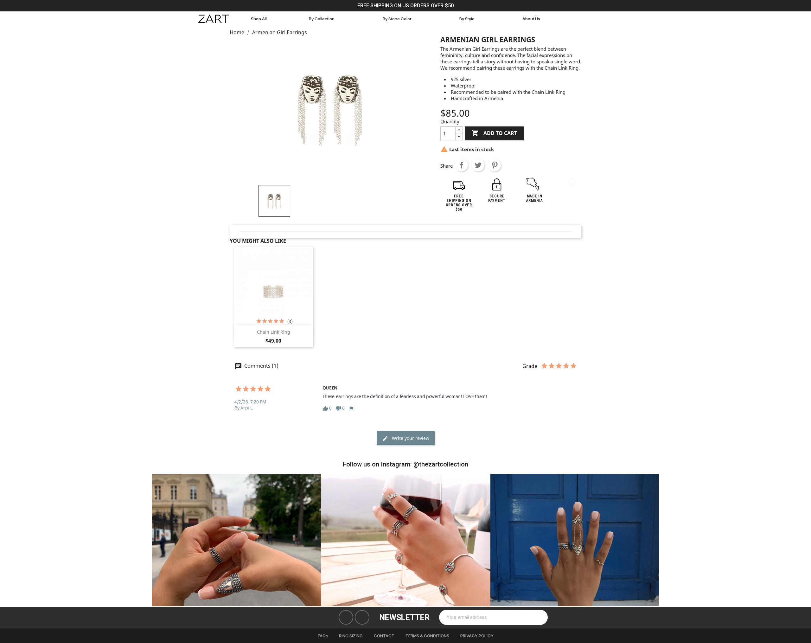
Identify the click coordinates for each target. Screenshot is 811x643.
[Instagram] (362, 617)
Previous (161, 539)
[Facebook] (346, 617)
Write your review (410, 438)
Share (461, 165)
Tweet (478, 165)
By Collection (322, 18)
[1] (539, 617)
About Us (531, 18)
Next (649, 539)
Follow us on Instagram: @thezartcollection (405, 464)
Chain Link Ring (273, 332)
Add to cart (494, 133)
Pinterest (494, 165)
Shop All (259, 18)
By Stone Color (397, 18)
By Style (467, 18)
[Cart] (575, 19)
